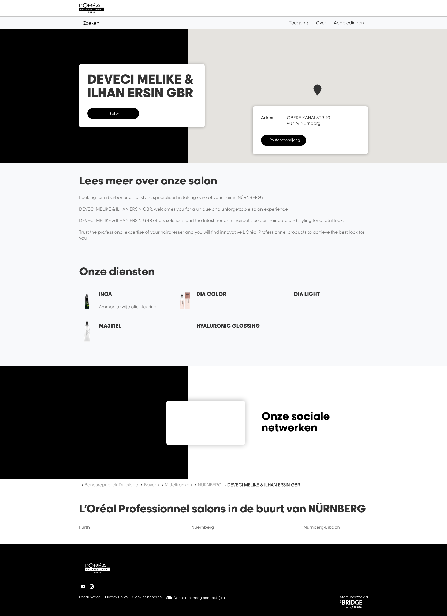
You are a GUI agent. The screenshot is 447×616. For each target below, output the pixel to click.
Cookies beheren (147, 597)
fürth (84, 527)
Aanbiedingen (349, 22)
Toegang (298, 22)
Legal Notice (90, 597)
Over (321, 22)
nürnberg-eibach (322, 527)
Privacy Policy (116, 597)
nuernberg (202, 527)
